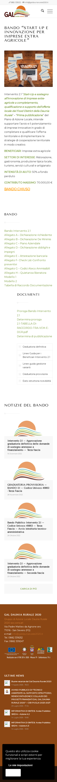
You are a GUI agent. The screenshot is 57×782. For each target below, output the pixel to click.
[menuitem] (41, 11)
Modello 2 (10, 281)
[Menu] (48, 11)
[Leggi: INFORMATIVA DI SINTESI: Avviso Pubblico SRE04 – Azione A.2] (7, 712)
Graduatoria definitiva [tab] (34, 346)
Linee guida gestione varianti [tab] (34, 365)
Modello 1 (10, 276)
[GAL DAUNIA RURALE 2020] (23, 11)
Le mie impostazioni (20, 765)
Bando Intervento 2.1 (17, 230)
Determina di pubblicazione (34, 336)
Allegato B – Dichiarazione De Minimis (27, 239)
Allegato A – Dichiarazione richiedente (28, 235)
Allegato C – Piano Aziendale (22, 243)
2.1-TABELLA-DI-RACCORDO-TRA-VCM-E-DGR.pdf (33, 328)
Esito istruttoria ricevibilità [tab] (37, 380)
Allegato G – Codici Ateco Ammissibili (27, 268)
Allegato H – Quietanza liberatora (25, 272)
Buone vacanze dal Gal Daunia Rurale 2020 (31, 681)
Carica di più (28, 588)
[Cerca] (41, 11)
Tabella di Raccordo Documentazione (28, 285)
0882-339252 (16, 2)
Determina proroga (29, 319)
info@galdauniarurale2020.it (36, 2)
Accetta (13, 772)
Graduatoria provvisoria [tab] (35, 374)
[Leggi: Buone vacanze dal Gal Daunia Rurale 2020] (7, 683)
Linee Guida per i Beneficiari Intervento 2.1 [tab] (36, 355)
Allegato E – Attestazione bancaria (25, 255)
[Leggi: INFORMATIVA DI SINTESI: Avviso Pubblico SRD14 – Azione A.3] (7, 724)
